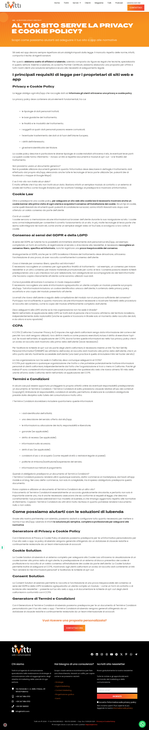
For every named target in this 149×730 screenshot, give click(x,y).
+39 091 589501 (22, 706)
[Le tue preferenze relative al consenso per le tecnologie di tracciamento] (2, 547)
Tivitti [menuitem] (66, 3)
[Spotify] (116, 654)
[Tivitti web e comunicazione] (13, 5)
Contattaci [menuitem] (136, 7)
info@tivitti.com (22, 711)
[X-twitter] (121, 654)
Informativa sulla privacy (123, 708)
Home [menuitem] (57, 3)
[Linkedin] (97, 654)
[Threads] (106, 654)
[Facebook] (92, 654)
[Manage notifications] (5, 725)
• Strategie (58, 682)
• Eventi (57, 698)
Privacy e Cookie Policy (106, 721)
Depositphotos (91, 724)
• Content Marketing (62, 690)
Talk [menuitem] (109, 3)
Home (13, 20)
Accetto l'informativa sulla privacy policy (117, 702)
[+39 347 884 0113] (13, 696)
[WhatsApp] (131, 654)
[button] (142, 724)
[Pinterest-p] (126, 654)
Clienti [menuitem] (88, 3)
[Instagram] (102, 654)
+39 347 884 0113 (23, 696)
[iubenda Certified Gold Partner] (66, 712)
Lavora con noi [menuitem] (133, 3)
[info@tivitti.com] (13, 711)
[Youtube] (111, 654)
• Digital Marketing (62, 686)
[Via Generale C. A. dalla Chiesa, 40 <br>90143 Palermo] (13, 689)
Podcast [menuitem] (119, 3)
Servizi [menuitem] (75, 3)
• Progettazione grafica (64, 694)
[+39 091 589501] (13, 706)
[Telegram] (136, 654)
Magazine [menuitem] (99, 3)
